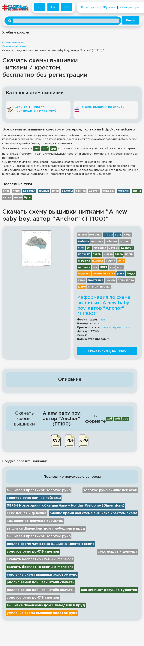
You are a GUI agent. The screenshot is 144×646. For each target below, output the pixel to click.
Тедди (130, 274)
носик (129, 254)
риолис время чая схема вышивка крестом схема (93, 513)
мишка (108, 254)
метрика (95, 235)
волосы (67, 191)
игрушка (84, 261)
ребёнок (111, 241)
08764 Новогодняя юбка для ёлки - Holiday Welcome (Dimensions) (65, 505)
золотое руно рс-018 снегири (33, 551)
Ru (39, 7)
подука (105, 287)
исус (120, 267)
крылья (43, 191)
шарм (82, 287)
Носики (110, 280)
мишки (82, 235)
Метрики (100, 248)
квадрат (127, 248)
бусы (27, 197)
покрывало (126, 280)
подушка (84, 254)
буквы (97, 254)
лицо (16, 191)
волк (118, 235)
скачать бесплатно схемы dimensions (40, 559)
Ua (53, 7)
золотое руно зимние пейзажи (110, 490)
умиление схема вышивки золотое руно (42, 574)
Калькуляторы (129, 7)
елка (6, 191)
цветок (94, 191)
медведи (84, 267)
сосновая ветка (103, 274)
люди (127, 235)
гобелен (124, 191)
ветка (7, 197)
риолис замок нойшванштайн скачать (40, 582)
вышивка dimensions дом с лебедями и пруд (46, 528)
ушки (120, 274)
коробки (29, 191)
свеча (137, 191)
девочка (97, 241)
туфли (110, 261)
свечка (81, 191)
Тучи (120, 261)
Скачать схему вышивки (107, 351)
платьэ (93, 287)
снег (81, 248)
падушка (84, 274)
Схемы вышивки (13, 42)
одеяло (125, 241)
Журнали (109, 7)
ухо (112, 267)
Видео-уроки (89, 7)
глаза (119, 254)
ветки (18, 197)
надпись (98, 261)
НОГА (104, 267)
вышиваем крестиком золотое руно (39, 490)
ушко (81, 280)
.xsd (102, 320)
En (67, 7)
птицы (108, 235)
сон (89, 248)
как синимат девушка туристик (35, 520)
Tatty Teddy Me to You (115, 327)
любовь (83, 241)
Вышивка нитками (14, 46)
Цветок (113, 248)
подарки (108, 191)
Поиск (130, 20)
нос (95, 267)
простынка (95, 280)
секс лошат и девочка (26, 513)
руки (55, 191)
